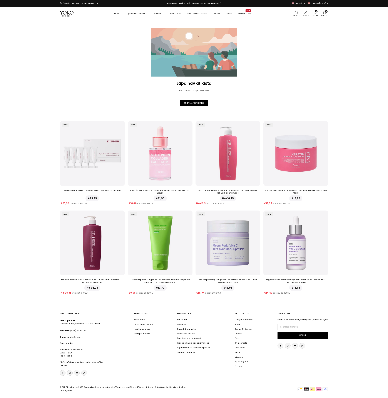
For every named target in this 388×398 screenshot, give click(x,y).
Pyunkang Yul (241, 361)
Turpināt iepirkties (194, 103)
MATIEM (157, 13)
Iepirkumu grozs (142, 329)
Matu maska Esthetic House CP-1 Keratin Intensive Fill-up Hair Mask (296, 191)
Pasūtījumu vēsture (143, 324)
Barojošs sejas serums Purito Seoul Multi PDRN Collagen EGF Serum (160, 191)
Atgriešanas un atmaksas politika (194, 347)
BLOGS (217, 13)
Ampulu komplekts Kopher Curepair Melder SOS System (92, 190)
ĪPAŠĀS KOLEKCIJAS (196, 13)
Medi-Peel (240, 347)
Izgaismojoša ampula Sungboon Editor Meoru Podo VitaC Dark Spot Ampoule (295, 281)
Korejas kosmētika (244, 319)
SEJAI (116, 13)
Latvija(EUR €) (319, 3)
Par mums (182, 319)
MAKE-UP (174, 13)
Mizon (238, 352)
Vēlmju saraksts (142, 333)
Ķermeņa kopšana (136, 13)
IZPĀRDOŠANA (244, 12)
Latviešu (299, 3)
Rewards (181, 324)
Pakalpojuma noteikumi (189, 338)
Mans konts (139, 319)
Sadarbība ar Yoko (186, 329)
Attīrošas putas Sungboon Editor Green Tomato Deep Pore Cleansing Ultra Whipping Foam (160, 281)
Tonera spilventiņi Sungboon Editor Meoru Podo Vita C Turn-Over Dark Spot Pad (227, 281)
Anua (237, 324)
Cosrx (237, 338)
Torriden (239, 366)
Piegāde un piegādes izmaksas (193, 342)
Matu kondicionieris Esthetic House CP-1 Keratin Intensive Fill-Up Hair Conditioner (92, 281)
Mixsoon (239, 357)
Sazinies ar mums (186, 352)
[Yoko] (67, 13)
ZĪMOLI (229, 13)
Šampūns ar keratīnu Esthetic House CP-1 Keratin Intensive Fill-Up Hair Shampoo (227, 191)
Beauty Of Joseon (243, 329)
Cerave (238, 333)
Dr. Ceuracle (241, 342)
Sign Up (302, 335)
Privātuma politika (186, 333)
